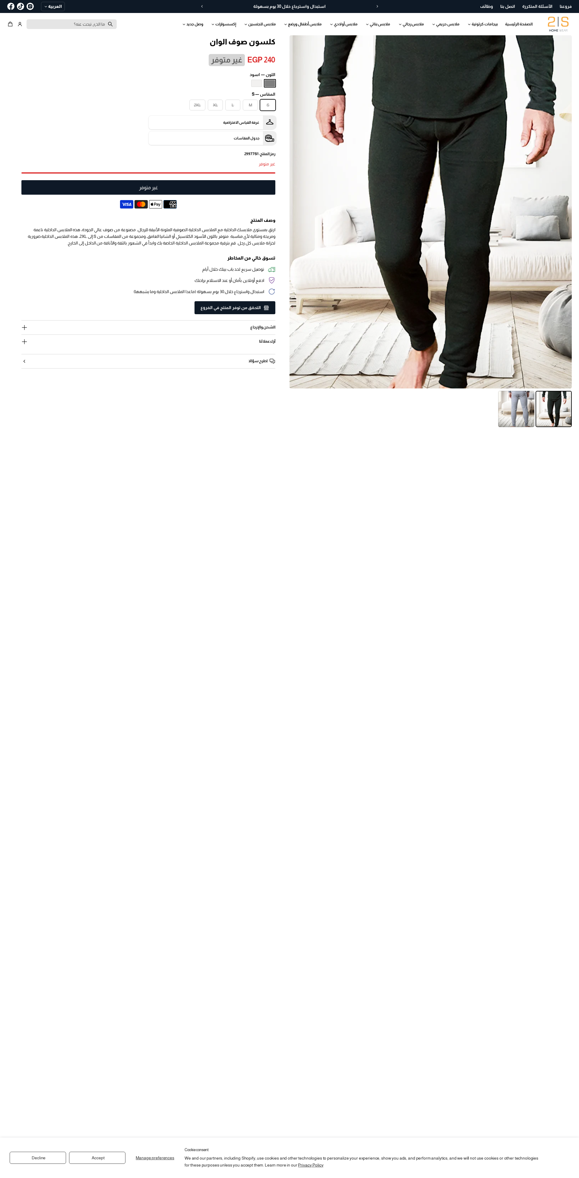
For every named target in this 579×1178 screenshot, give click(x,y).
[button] (11, 24)
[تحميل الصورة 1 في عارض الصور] (554, 409)
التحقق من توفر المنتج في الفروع (231, 307)
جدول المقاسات (246, 138)
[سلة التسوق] (11, 24)
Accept (98, 1157)
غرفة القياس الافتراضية (241, 122)
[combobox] (72, 24)
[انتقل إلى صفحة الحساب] (20, 24)
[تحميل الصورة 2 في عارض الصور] (516, 409)
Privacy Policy (310, 1165)
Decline (39, 1157)
